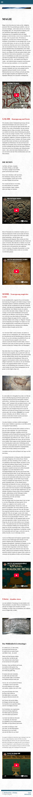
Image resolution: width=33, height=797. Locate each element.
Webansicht (27, 794)
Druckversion (7, 792)
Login (29, 792)
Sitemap (15, 792)
